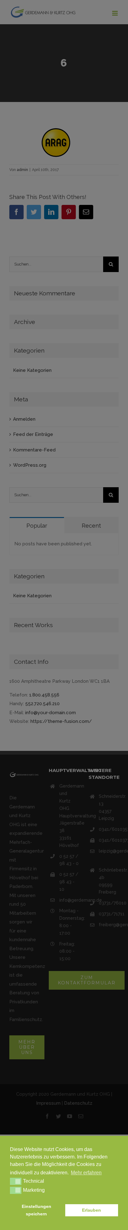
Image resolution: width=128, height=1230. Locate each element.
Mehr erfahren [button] (86, 1172)
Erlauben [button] (91, 1210)
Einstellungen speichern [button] (36, 1210)
